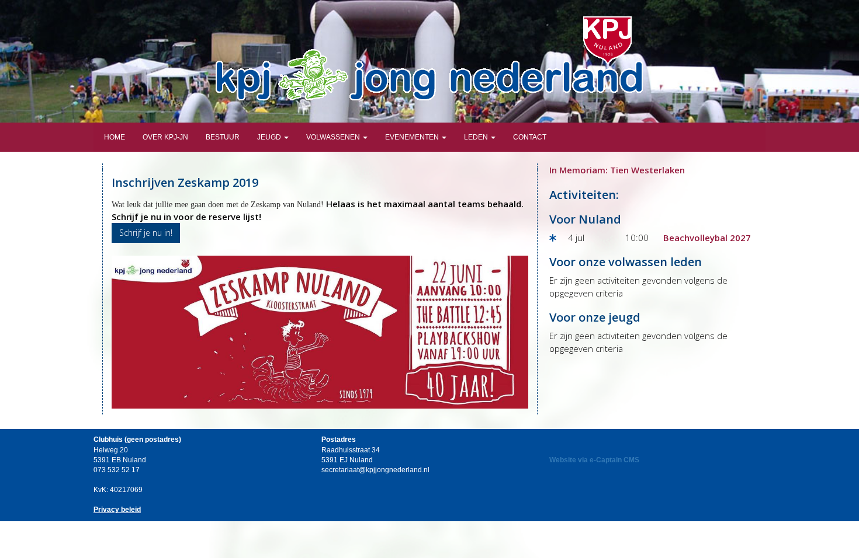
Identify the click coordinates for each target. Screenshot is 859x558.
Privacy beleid (117, 509)
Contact (529, 137)
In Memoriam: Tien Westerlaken (617, 170)
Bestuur (223, 137)
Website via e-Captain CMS (594, 460)
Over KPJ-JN (165, 137)
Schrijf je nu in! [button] (145, 232)
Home (113, 137)
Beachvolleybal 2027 (707, 237)
